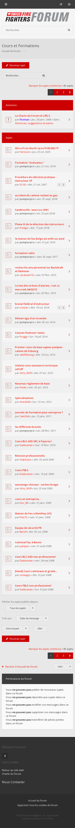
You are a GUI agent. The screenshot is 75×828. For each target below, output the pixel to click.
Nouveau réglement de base (32, 383)
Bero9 (23, 531)
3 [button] (63, 92)
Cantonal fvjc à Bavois (28, 542)
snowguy (25, 575)
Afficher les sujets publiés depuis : (20, 605)
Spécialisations (24, 398)
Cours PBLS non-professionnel (33, 585)
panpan (24, 546)
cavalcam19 (26, 275)
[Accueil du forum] (37, 17)
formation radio (25, 253)
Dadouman (26, 445)
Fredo (23, 387)
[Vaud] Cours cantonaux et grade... (36, 571)
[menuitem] (69, 4)
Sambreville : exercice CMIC (32, 209)
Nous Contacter (13, 782)
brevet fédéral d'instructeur (32, 304)
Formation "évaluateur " (30, 162)
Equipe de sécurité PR (28, 528)
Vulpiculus (26, 459)
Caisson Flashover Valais (30, 332)
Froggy (23, 336)
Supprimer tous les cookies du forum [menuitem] (37, 805)
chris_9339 (26, 373)
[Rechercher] (69, 30)
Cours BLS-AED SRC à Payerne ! (33, 441)
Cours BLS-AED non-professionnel (35, 556)
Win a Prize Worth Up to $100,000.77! (37, 148)
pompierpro (27, 166)
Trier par (20, 618)
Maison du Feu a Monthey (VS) (33, 513)
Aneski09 (25, 402)
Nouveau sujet (17, 65)
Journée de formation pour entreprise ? (39, 412)
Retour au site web (13, 770)
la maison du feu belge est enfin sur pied (39, 238)
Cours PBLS (21, 470)
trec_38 (24, 503)
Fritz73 (23, 517)
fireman (24, 119)
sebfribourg (26, 354)
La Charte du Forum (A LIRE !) (32, 115)
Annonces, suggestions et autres (34, 123)
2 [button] (57, 92)
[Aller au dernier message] (69, 120)
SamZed (24, 416)
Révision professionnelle (30, 455)
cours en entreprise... (28, 499)
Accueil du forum (37, 800)
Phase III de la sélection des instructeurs (39, 224)
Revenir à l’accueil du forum (21, 666)
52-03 (23, 184)
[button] (70, 92)
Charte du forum (11, 773)
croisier (24, 307)
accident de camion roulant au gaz (36, 195)
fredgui (24, 228)
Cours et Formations (20, 45)
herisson (25, 152)
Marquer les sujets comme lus (45, 85)
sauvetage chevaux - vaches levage (36, 484)
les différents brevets (28, 427)
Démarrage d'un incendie (31, 318)
